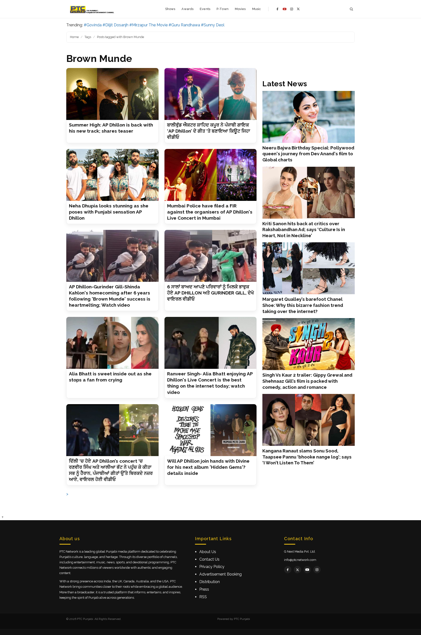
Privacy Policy (211, 566)
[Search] (351, 9)
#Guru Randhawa (184, 25)
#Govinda (93, 25)
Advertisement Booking (220, 574)
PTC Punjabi (242, 619)
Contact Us (209, 559)
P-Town (223, 9)
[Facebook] (277, 9)
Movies (240, 9)
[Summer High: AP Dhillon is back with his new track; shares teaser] (112, 94)
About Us (207, 551)
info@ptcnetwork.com (300, 560)
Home (74, 37)
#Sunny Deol (212, 25)
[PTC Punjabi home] (92, 9)
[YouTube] (285, 9)
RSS (203, 597)
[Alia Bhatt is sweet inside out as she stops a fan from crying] (112, 343)
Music (256, 9)
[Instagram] (291, 9)
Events (205, 9)
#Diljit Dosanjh (115, 25)
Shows (170, 9)
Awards (187, 9)
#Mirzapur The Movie (148, 25)
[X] (298, 8)
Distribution (209, 581)
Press (204, 589)
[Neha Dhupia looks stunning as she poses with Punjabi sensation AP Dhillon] (112, 175)
